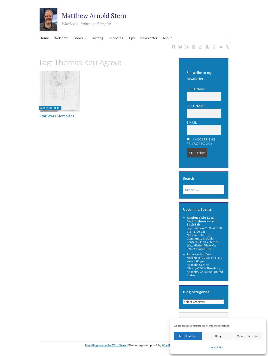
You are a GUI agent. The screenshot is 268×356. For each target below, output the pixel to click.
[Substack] (226, 45)
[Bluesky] (179, 45)
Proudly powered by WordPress (105, 345)
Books (78, 38)
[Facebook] (172, 45)
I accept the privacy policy (201, 141)
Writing (97, 38)
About (167, 38)
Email (192, 122)
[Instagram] (193, 45)
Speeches (116, 38)
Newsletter (148, 38)
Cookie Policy (216, 347)
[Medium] (220, 45)
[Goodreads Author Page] (213, 45)
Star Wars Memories (57, 115)
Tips (132, 38)
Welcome (61, 38)
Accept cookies (188, 336)
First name (196, 89)
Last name (196, 106)
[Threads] (186, 45)
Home (44, 38)
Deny (218, 336)
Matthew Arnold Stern (94, 15)
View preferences (248, 336)
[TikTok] (199, 45)
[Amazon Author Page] (206, 45)
